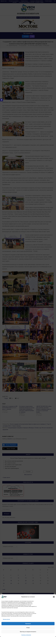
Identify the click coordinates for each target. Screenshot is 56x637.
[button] (54, 597)
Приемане (28, 623)
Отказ (28, 627)
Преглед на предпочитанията (28, 631)
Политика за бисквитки (26, 634)
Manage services (6, 619)
